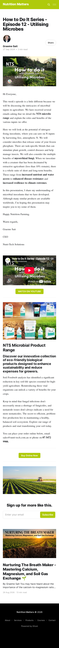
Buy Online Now (29, 455)
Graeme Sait (10, 46)
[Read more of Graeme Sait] (7, 39)
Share (51, 42)
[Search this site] (49, 4)
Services (18, 620)
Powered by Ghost (29, 626)
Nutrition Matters (16, 4)
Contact (52, 620)
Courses (41, 620)
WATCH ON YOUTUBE (29, 291)
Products (29, 620)
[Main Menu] (54, 4)
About (7, 620)
